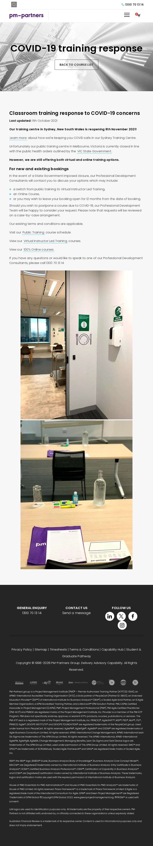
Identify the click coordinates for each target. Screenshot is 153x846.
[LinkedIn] (109, 616)
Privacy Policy (22, 649)
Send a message (76, 613)
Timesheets (58, 649)
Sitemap (41, 649)
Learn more (18, 138)
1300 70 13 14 (134, 5)
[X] (121, 616)
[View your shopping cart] (140, 15)
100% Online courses (39, 249)
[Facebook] (132, 616)
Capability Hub (113, 649)
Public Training (33, 232)
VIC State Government (94, 151)
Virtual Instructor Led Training (45, 241)
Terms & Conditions (84, 649)
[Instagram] (122, 625)
